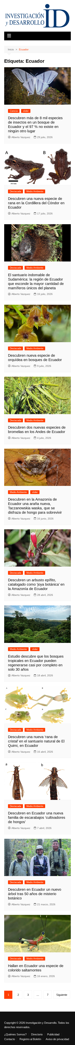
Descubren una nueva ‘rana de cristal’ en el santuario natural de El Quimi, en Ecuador (36, 741)
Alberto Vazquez (20, 137)
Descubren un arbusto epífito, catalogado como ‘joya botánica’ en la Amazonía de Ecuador (36, 584)
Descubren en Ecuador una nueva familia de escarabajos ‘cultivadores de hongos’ (36, 817)
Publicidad (53, 1034)
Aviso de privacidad (57, 1039)
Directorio (37, 1034)
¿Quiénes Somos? (15, 1034)
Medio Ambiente (34, 191)
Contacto (9, 1039)
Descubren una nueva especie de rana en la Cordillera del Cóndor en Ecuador (36, 203)
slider (26, 111)
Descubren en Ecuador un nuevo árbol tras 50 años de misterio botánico (34, 893)
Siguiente (61, 994)
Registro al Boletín (30, 1039)
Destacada (15, 191)
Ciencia (14, 111)
